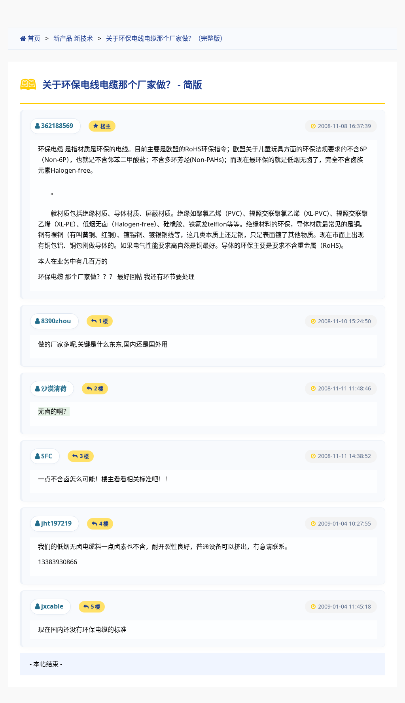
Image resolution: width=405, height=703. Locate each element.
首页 (33, 38)
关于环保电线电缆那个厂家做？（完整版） (166, 38)
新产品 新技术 (73, 38)
